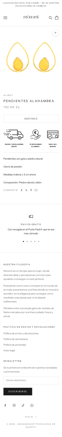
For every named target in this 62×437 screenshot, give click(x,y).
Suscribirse (17, 391)
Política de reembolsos (15, 339)
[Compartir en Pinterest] (31, 190)
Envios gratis (31, 224)
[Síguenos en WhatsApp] (32, 405)
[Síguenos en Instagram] (14, 405)
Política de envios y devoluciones (21, 333)
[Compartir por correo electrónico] (36, 190)
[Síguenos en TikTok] (23, 405)
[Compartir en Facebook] (21, 190)
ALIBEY (8, 95)
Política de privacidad (14, 344)
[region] (31, 225)
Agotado (31, 118)
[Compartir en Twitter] (26, 190)
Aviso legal (9, 350)
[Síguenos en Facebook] (5, 405)
